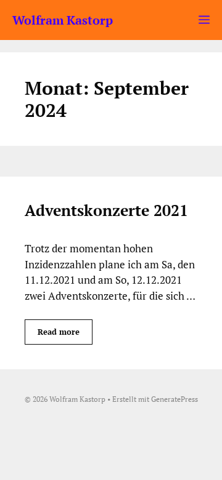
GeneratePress (174, 399)
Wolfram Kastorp (62, 20)
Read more (59, 331)
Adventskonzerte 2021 (106, 210)
